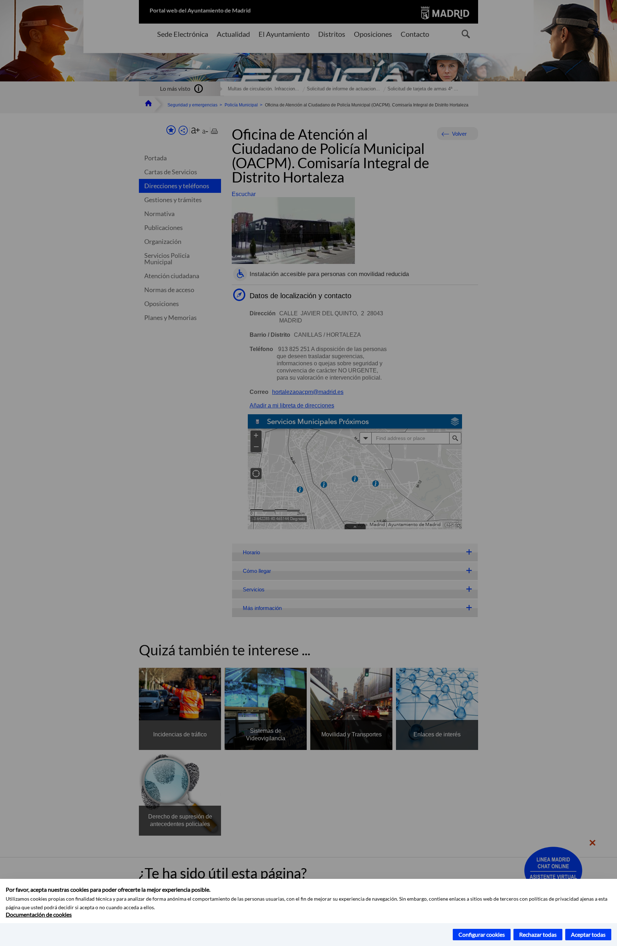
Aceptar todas (588, 934)
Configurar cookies (481, 934)
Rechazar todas (538, 934)
